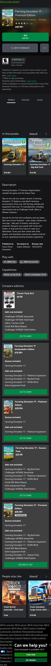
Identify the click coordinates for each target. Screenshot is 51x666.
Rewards (4, 644)
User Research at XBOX (20, 634)
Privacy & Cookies (8, 657)
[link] (14, 156)
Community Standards (10, 631)
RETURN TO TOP (26, 564)
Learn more (11, 75)
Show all (33, 133)
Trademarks (5, 661)
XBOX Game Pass (35, 624)
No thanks (31, 660)
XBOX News (16, 628)
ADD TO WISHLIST (21, 48)
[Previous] (40, 134)
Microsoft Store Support (11, 638)
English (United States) (10, 647)
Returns (27, 638)
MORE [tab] (40, 100)
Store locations (7, 641)
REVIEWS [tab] (25, 100)
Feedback (41, 628)
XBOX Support (29, 628)
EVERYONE (16, 60)
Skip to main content (9, 1)
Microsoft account (39, 634)
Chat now (30, 654)
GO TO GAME (25, 336)
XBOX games (21, 624)
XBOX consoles (7, 624)
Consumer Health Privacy (12, 654)
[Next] (46, 134)
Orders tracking (38, 638)
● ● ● (44, 48)
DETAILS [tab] (11, 100)
